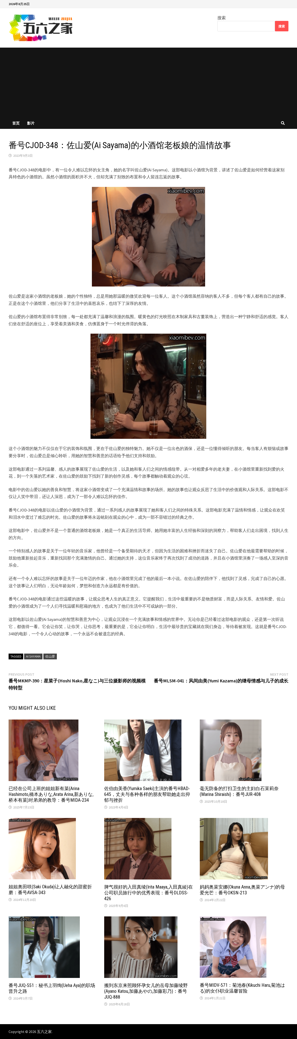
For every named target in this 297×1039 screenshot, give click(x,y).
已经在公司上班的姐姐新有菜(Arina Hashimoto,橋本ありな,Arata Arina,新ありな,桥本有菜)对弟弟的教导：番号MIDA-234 (51, 794)
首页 (16, 123)
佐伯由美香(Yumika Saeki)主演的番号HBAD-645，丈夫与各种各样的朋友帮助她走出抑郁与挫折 (147, 794)
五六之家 (44, 1031)
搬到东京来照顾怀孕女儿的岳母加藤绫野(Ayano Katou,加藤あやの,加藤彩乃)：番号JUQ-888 (146, 991)
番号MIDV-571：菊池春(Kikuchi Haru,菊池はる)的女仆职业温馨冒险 (242, 988)
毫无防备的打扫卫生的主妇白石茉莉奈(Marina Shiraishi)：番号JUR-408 (239, 791)
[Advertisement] (148, 82)
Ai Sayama (33, 656)
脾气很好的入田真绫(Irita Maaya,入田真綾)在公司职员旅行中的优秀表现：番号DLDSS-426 (148, 892)
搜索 (221, 17)
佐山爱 (50, 656)
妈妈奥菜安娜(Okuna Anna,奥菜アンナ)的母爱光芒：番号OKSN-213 (242, 890)
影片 (31, 123)
